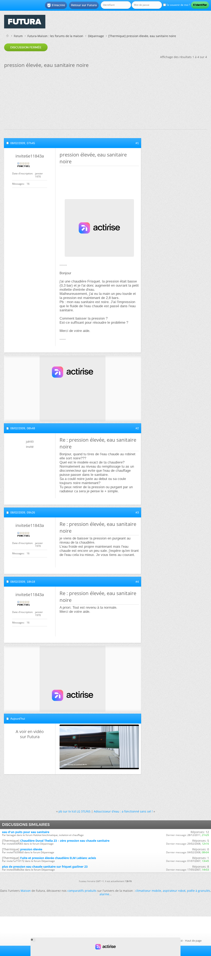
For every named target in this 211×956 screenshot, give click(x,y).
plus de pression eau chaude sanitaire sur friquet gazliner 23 (45, 866)
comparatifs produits (81, 891)
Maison (26, 891)
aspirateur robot (174, 891)
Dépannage (96, 36)
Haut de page (193, 940)
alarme (104, 894)
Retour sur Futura (84, 5)
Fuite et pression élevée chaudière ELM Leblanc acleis (58, 858)
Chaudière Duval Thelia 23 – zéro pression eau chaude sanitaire (64, 841)
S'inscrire (56, 5)
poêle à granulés (198, 891)
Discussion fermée (25, 47)
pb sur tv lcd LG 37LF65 (74, 811)
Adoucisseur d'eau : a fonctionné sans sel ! (123, 811)
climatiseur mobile (148, 891)
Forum (18, 36)
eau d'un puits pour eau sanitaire (25, 832)
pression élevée (31, 849)
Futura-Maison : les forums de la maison (55, 36)
